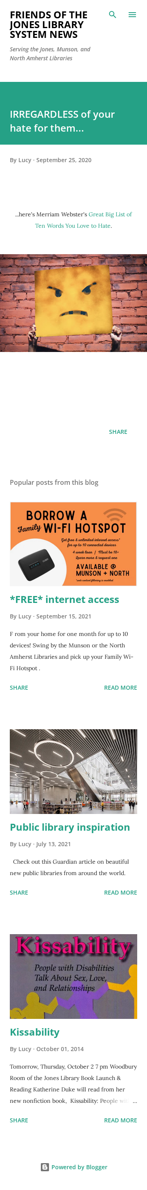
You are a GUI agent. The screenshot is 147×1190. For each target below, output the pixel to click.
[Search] (113, 15)
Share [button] (118, 432)
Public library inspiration (70, 827)
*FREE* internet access (64, 599)
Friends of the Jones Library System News (48, 24)
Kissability (35, 1031)
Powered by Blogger (78, 1167)
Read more (120, 687)
